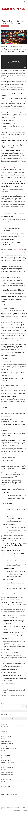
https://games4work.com (6, 786)
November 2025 (5, 721)
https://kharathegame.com (7, 774)
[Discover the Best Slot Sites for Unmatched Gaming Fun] (14, 37)
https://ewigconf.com (6, 746)
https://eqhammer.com (6, 779)
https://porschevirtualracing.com (8, 748)
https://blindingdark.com (6, 760)
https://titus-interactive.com (7, 789)
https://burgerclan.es (6, 741)
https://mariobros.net (6, 734)
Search (3, 703)
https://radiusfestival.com (7, 767)
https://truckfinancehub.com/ (7, 796)
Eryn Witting (14, 26)
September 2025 (5, 726)
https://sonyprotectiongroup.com (8, 781)
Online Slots (5, 26)
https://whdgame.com (6, 736)
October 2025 (4, 724)
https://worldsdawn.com (6, 753)
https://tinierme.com (5, 755)
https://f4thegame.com (6, 750)
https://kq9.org (4, 757)
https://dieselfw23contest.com (8, 777)
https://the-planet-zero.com (7, 784)
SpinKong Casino (5, 793)
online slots (20, 236)
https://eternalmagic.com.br (7, 738)
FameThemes (24, 810)
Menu (4, 2)
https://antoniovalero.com (7, 743)
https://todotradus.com (6, 765)
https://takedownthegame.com (8, 769)
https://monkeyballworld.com (7, 762)
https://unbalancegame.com (7, 772)
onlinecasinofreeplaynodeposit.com (9, 794)
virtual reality (4, 167)
